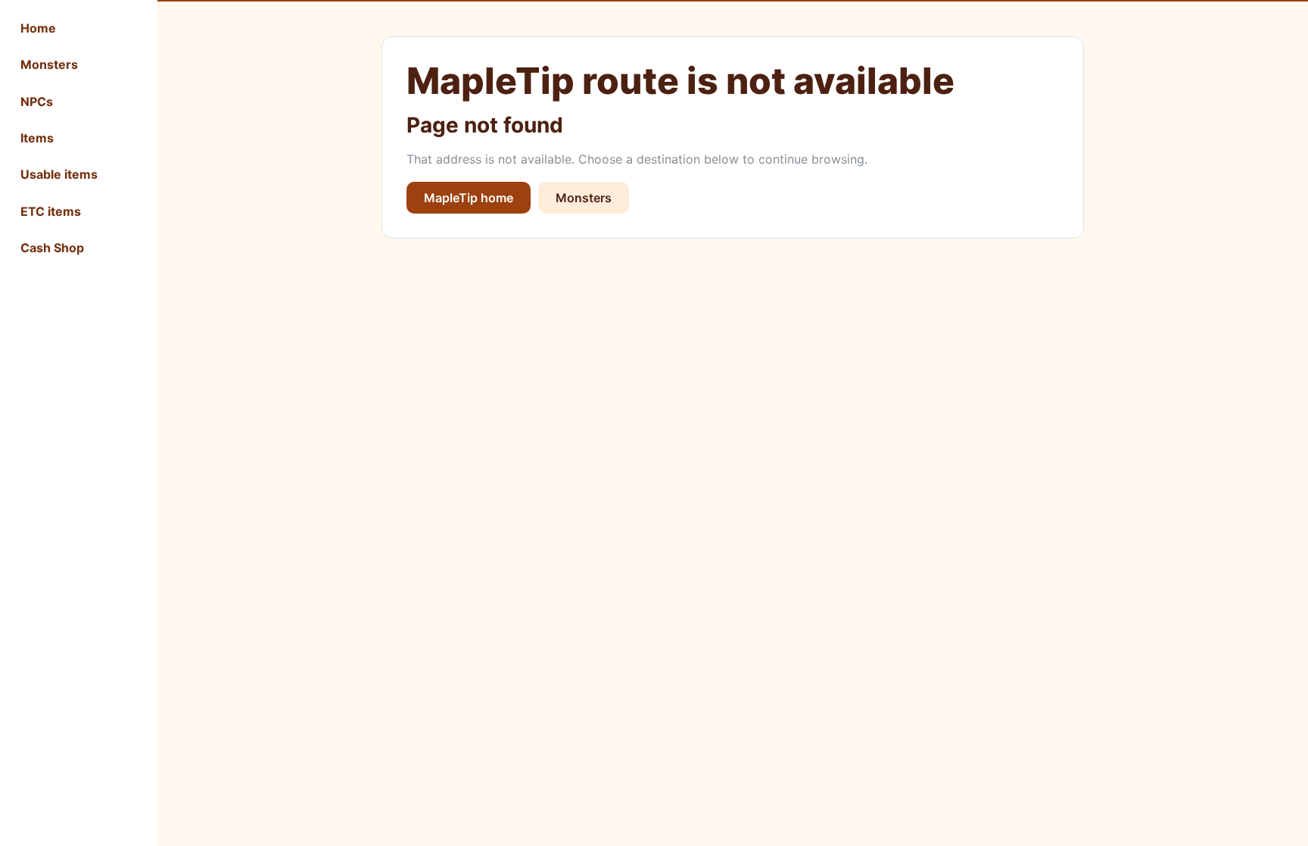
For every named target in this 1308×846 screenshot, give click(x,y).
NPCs (36, 101)
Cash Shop (52, 247)
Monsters (49, 64)
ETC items (50, 211)
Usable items (59, 174)
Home (38, 28)
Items (37, 137)
